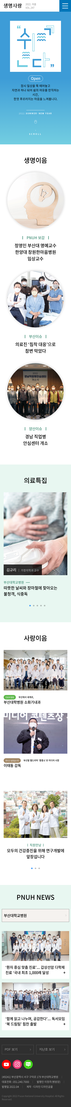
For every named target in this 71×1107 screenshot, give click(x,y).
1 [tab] (30, 606)
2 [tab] (34, 606)
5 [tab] (44, 606)
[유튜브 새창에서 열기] (6, 1062)
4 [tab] (41, 606)
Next (61, 546)
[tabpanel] (35, 546)
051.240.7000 (21, 1081)
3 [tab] (37, 606)
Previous (10, 546)
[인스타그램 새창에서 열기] (17, 1062)
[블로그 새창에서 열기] (28, 1062)
